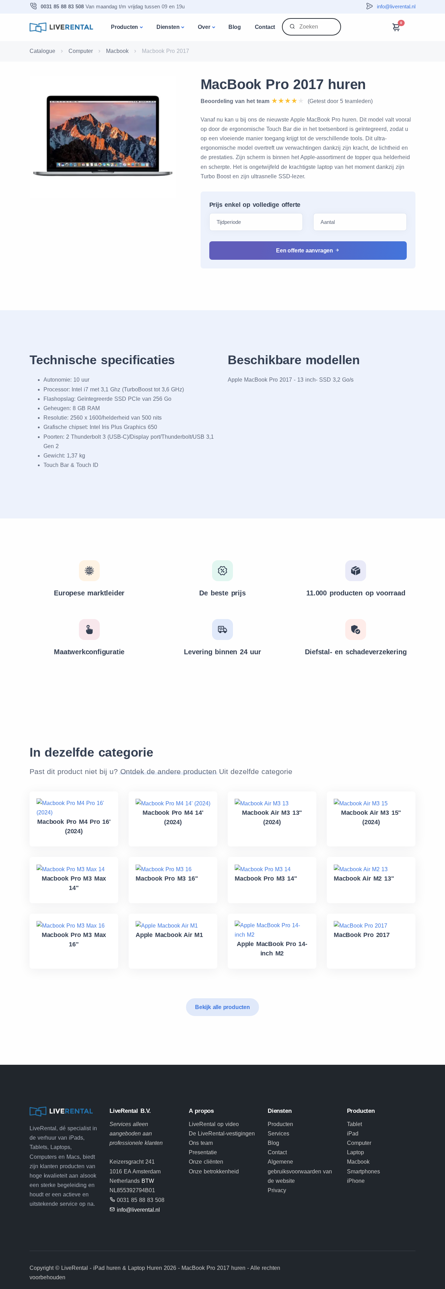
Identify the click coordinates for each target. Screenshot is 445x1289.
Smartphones (363, 1171)
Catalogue (42, 51)
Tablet (354, 1124)
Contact (265, 27)
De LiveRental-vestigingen (222, 1133)
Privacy (277, 1190)
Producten (124, 27)
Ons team (201, 1143)
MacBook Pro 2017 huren (283, 84)
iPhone (356, 1181)
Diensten (167, 27)
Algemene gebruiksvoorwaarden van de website (300, 1171)
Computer (80, 51)
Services (278, 1133)
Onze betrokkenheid (214, 1171)
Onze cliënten (206, 1162)
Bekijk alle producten (222, 1007)
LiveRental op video (214, 1124)
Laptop (355, 1152)
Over (204, 27)
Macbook (117, 51)
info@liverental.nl (396, 6)
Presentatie (203, 1152)
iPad (352, 1133)
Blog (234, 27)
